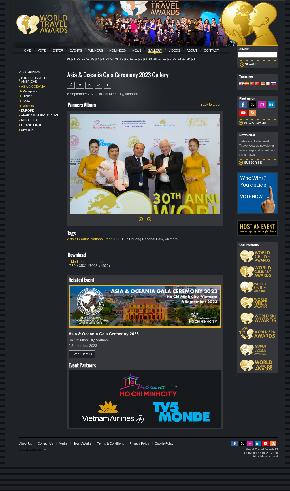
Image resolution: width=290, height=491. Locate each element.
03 (93, 58)
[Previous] (141, 221)
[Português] (252, 84)
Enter (58, 50)
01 (83, 58)
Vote (42, 50)
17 (160, 58)
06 (107, 58)
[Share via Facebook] (70, 85)
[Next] (145, 215)
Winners (95, 50)
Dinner (27, 96)
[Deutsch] (263, 84)
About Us (25, 443)
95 (69, 58)
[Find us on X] (252, 104)
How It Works (82, 443)
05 (102, 58)
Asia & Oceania (33, 86)
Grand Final (31, 125)
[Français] (268, 84)
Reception (30, 91)
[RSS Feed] (252, 113)
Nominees (117, 50)
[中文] (257, 84)
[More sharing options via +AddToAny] (107, 85)
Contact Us (45, 443)
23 (184, 58)
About (192, 50)
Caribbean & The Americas (34, 79)
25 (193, 58)
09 (121, 58)
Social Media (255, 122)
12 (136, 58)
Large (99, 262)
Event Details (82, 354)
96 (73, 58)
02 (88, 58)
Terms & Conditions (110, 443)
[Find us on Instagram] (261, 104)
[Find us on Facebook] (243, 104)
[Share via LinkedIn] (89, 85)
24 (189, 58)
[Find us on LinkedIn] (271, 104)
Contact (211, 50)
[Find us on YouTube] (243, 113)
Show (26, 101)
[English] (241, 84)
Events (76, 50)
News (136, 50)
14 (145, 58)
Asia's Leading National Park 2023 (93, 239)
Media (63, 443)
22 (179, 58)
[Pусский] (273, 84)
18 (165, 58)
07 (112, 58)
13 (140, 58)
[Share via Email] (98, 85)
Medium (77, 262)
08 (117, 58)
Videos (174, 50)
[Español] (246, 84)
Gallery (155, 50)
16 (155, 58)
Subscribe (253, 162)
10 (126, 58)
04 (97, 58)
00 (78, 58)
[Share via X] (80, 85)
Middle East (31, 120)
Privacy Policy (139, 443)
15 (150, 58)
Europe (27, 110)
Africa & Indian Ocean (39, 115)
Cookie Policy (164, 443)
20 (174, 58)
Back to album (211, 105)
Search (27, 129)
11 (131, 58)
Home (26, 50)
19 (169, 58)
